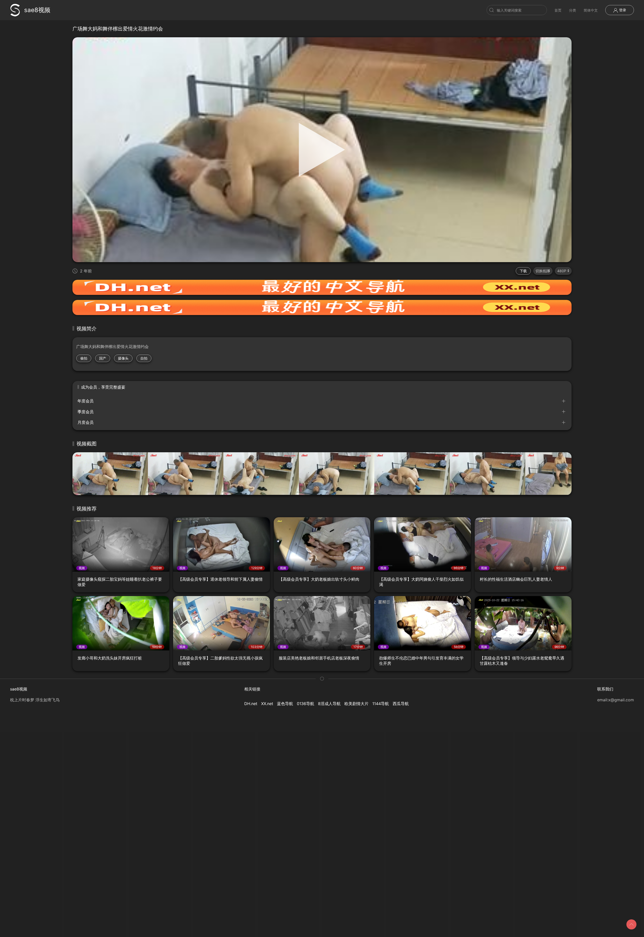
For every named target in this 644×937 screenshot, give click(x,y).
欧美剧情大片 (356, 703)
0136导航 (305, 703)
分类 (572, 10)
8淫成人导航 (329, 703)
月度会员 (85, 422)
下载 (523, 271)
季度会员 (85, 411)
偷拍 (83, 358)
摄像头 (123, 358)
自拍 (143, 358)
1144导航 (380, 703)
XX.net (267, 703)
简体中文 (591, 10)
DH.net (250, 703)
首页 (557, 10)
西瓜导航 (401, 703)
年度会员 (85, 400)
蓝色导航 (285, 703)
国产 (102, 358)
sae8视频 (37, 10)
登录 (622, 10)
